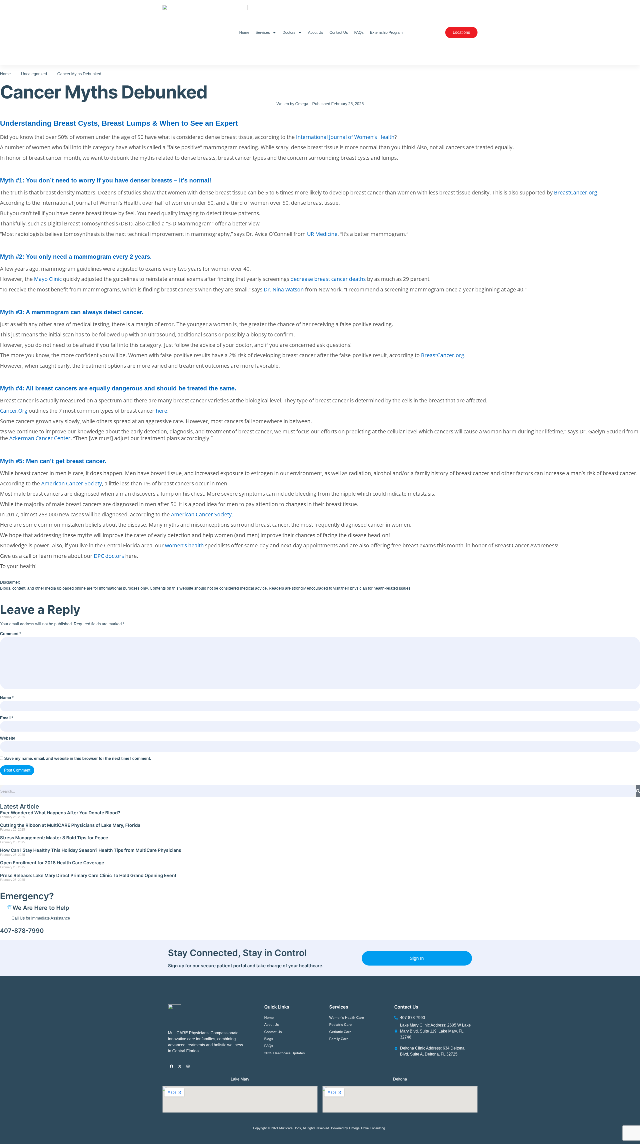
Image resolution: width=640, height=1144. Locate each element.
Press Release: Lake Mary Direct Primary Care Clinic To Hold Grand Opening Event (88, 875)
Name (7, 698)
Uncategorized (34, 74)
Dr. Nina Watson (284, 289)
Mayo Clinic (48, 278)
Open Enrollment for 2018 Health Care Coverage (52, 862)
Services (263, 32)
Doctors (289, 32)
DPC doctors (109, 555)
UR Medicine (322, 233)
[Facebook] (171, 1066)
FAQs (359, 32)
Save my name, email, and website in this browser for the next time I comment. (77, 758)
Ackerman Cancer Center (39, 438)
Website (7, 738)
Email (6, 718)
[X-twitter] (179, 1066)
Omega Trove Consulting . (368, 1128)
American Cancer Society (71, 483)
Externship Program (386, 32)
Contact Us (339, 32)
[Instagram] (188, 1066)
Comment (10, 634)
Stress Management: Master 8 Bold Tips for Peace (54, 837)
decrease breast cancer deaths (328, 278)
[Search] (638, 791)
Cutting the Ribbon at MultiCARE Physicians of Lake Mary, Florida (70, 825)
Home (244, 32)
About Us (315, 32)
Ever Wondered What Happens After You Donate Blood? (60, 812)
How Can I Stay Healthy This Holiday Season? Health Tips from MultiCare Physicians (90, 850)
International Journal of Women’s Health (345, 136)
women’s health (184, 545)
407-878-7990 (22, 930)
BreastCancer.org (575, 192)
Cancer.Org (14, 410)
